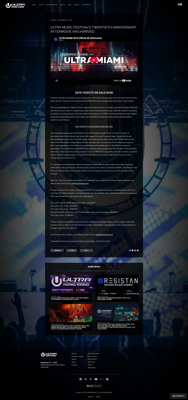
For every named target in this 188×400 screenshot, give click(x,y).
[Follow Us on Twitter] (90, 379)
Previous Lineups (51, 4)
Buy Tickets (178, 396)
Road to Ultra (92, 356)
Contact (77, 4)
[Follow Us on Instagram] (85, 379)
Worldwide (86, 4)
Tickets (41, 4)
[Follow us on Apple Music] (94, 386)
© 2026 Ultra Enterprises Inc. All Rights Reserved (94, 392)
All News (72, 250)
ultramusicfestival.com (80, 183)
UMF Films (91, 362)
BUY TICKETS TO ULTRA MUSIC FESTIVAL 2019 (94, 126)
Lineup (34, 4)
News (69, 4)
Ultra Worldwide (93, 353)
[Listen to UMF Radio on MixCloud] (101, 379)
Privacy (90, 397)
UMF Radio (91, 368)
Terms (98, 397)
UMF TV (90, 365)
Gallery (62, 4)
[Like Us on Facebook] (81, 379)
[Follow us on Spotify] (107, 379)
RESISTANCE (92, 359)
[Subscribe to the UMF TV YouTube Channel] (96, 379)
